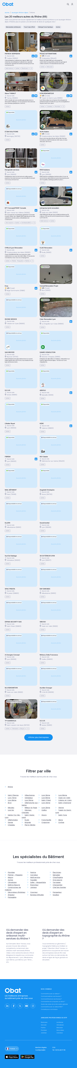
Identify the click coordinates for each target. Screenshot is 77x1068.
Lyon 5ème (29, 800)
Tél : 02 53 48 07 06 (58, 1050)
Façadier (33, 880)
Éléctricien (44, 1022)
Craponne (46, 822)
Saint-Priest (46, 800)
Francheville (46, 820)
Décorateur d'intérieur (16, 892)
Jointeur (33, 887)
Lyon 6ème (46, 798)
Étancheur (34, 885)
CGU (53, 1047)
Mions (60, 820)
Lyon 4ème (46, 803)
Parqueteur (57, 892)
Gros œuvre (57, 880)
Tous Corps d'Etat (29, 27)
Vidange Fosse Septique (45, 27)
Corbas (61, 822)
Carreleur (34, 875)
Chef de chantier (59, 887)
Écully (27, 820)
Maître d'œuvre (14, 885)
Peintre (33, 872)
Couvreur (34, 892)
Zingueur (11, 895)
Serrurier (44, 1025)
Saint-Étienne (13, 795)
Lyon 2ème (46, 808)
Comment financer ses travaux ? (51, 999)
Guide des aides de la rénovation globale (54, 1004)
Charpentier (57, 885)
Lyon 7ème (12, 798)
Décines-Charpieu (27, 811)
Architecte (60, 1022)
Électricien (57, 872)
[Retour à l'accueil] (7, 4)
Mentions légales (41, 1047)
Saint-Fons (62, 815)
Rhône (10, 787)
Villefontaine (13, 820)
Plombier (11, 872)
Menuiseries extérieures (13, 27)
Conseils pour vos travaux (49, 1009)
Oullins (44, 810)
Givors (44, 815)
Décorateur (60, 1030)
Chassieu (11, 825)
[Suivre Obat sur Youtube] (26, 1006)
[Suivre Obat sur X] (20, 1006)
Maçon (10, 877)
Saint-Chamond (64, 803)
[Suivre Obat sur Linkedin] (7, 1006)
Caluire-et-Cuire (64, 800)
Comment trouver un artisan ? (50, 994)
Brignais (28, 822)
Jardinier (44, 1033)
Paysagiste (12, 897)
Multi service (35, 877)
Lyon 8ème (62, 795)
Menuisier (56, 875)
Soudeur (56, 895)
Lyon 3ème (46, 795)
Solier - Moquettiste (38, 882)
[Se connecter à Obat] (72, 4)
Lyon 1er (11, 810)
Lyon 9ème (12, 800)
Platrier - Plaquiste (15, 875)
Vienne (61, 808)
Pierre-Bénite (30, 825)
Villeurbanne (30, 795)
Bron (10, 803)
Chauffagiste (58, 877)
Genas (10, 822)
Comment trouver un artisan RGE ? (52, 1007)
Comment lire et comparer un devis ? (53, 1002)
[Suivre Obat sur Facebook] (13, 1006)
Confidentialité (40, 1050)
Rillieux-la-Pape (31, 808)
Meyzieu (11, 808)
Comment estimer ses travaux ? (51, 996)
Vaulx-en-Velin (64, 798)
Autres (58, 27)
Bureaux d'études (37, 895)
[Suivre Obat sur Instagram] (32, 1006)
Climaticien (12, 882)
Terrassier (57, 882)
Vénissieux (29, 798)
